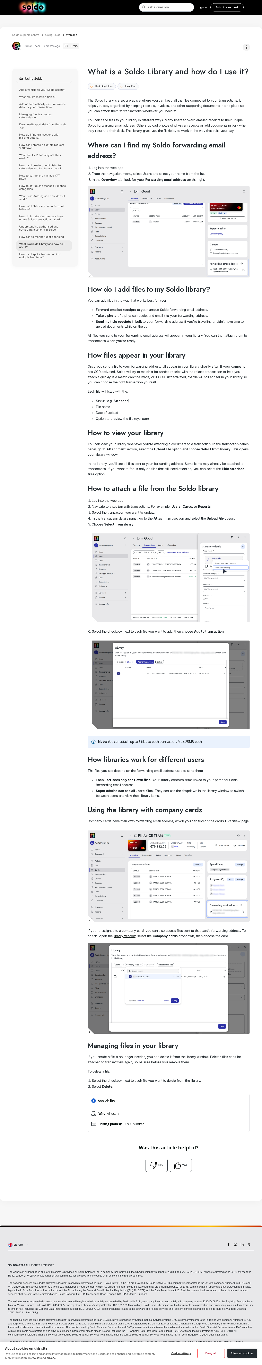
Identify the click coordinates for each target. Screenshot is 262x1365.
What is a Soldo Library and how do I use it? (41, 245)
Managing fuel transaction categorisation (36, 116)
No (160, 1165)
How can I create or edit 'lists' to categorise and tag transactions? (40, 167)
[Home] (32, 7)
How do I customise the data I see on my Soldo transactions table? (41, 218)
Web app (71, 34)
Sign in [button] (202, 7)
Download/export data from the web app (42, 126)
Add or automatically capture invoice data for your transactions (42, 105)
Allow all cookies (242, 1353)
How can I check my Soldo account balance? (41, 208)
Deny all (211, 1353)
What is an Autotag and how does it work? (42, 197)
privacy (50, 1358)
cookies (36, 1358)
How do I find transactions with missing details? (39, 136)
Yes (184, 1165)
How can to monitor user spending (41, 237)
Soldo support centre (26, 34)
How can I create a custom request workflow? (41, 146)
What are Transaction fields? (37, 97)
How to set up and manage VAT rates (39, 177)
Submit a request (227, 7)
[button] (17, 1244)
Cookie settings (181, 1353)
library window (125, 936)
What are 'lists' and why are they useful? (40, 157)
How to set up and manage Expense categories (42, 187)
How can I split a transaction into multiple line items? (40, 256)
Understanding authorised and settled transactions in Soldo (38, 228)
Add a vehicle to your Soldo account (42, 89)
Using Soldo (53, 34)
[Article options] (246, 47)
